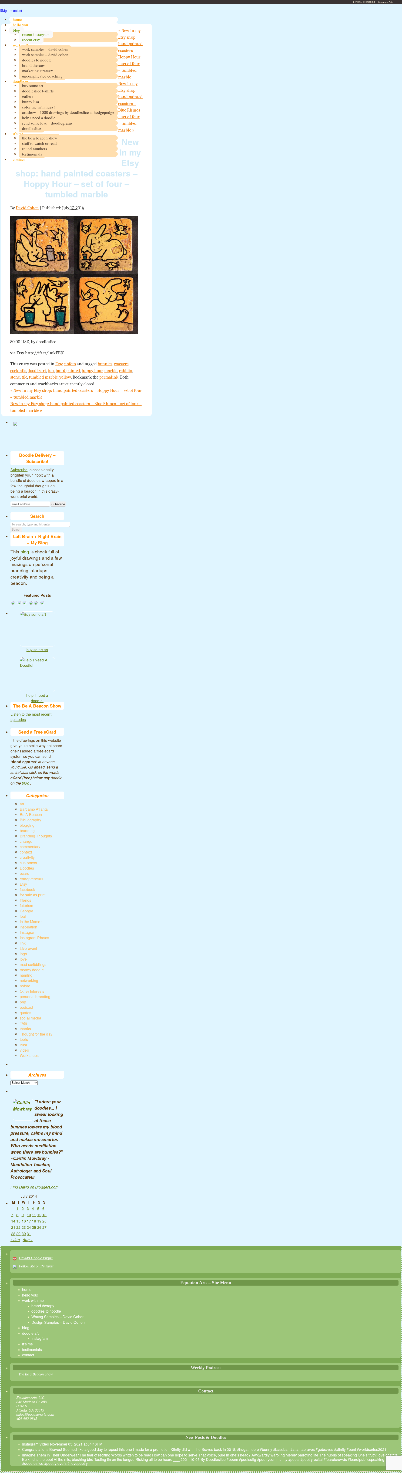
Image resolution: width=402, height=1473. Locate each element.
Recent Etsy (31, 39)
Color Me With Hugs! (38, 107)
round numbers (34, 148)
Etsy (58, 363)
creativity (27, 857)
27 (44, 1227)
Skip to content (11, 11)
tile (24, 377)
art (22, 803)
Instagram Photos (34, 937)
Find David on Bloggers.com (34, 1187)
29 (18, 1233)
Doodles (27, 868)
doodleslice (31, 128)
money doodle (32, 969)
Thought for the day (36, 1034)
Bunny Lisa (30, 101)
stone (15, 377)
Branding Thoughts (36, 836)
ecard (24, 873)
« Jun (15, 1239)
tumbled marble (43, 377)
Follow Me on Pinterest (36, 1266)
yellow (65, 377)
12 (39, 1214)
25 (34, 1227)
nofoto (70, 363)
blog (16, 30)
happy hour (92, 370)
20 (44, 1221)
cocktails (18, 370)
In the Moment (32, 921)
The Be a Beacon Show (35, 1374)
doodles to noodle (37, 60)
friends (25, 900)
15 (18, 1221)
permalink (108, 377)
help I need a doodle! (37, 696)
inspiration (28, 927)
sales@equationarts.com (35, 1414)
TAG (23, 1023)
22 (18, 1227)
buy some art (32, 85)
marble (110, 370)
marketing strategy (37, 70)
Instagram (28, 932)
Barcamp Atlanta (34, 809)
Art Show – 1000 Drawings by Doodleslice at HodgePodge (68, 112)
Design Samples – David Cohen (58, 1322)
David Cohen (27, 207)
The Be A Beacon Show (39, 138)
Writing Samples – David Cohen (57, 1316)
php (23, 1002)
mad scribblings (33, 964)
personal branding (35, 996)
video (24, 1050)
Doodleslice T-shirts (38, 91)
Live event (28, 948)
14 (13, 1221)
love (23, 959)
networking (29, 980)
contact (19, 159)
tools (24, 1039)
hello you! (21, 24)
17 (29, 1221)
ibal (23, 916)
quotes (25, 1012)
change (26, 841)
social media (30, 1018)
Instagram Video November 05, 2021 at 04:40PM (62, 1444)
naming (26, 975)
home (17, 19)
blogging (27, 825)
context (26, 852)
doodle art (21, 81)
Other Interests (32, 991)
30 (24, 1233)
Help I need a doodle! (39, 117)
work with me (24, 45)
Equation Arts (385, 1)
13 (44, 1214)
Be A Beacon (31, 814)
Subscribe (18, 469)
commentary (30, 846)
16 (24, 1221)
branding (27, 830)
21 (13, 1227)
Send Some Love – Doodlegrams (47, 123)
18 (34, 1221)
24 (29, 1227)
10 (29, 1214)
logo (23, 953)
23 (24, 1227)
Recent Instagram (36, 34)
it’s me (18, 133)
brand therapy (33, 65)
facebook (27, 889)
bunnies (105, 363)
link (23, 943)
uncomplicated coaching (42, 76)
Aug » (28, 1239)
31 (29, 1233)
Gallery (28, 96)
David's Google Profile (36, 1258)
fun (51, 370)
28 (13, 1233)
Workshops (29, 1055)
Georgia (26, 911)
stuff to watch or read (39, 143)
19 (39, 1221)
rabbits (125, 370)
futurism (26, 905)
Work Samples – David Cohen (45, 49)
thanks (25, 1028)
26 (39, 1227)
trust (23, 1044)
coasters (121, 363)
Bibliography (30, 820)
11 (34, 1214)
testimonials (32, 154)
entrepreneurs (31, 878)
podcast (26, 1007)
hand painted (68, 370)
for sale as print (33, 894)
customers (28, 862)
